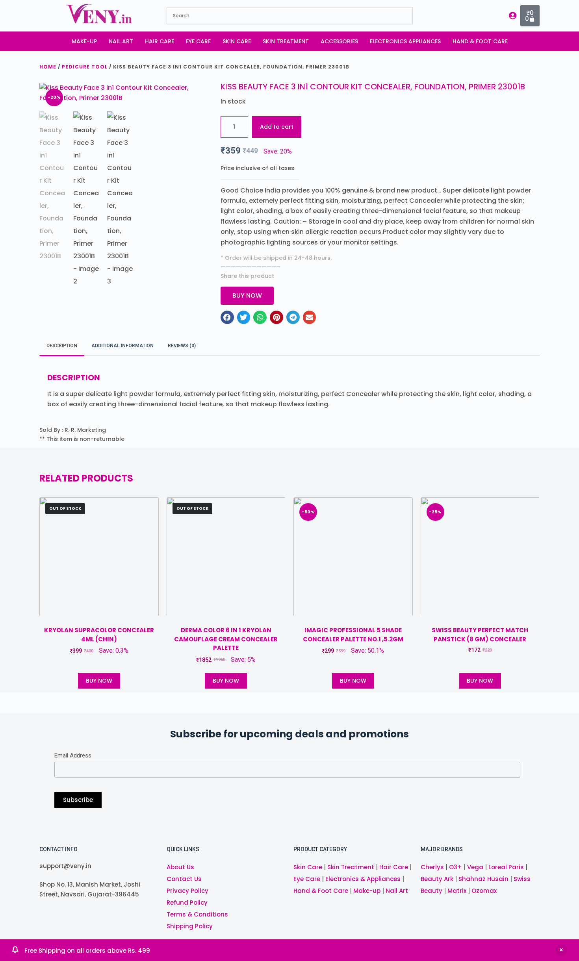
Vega (475, 867)
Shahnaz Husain (483, 879)
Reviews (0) (182, 345)
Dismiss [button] (561, 950)
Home (47, 66)
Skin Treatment (286, 41)
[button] (227, 317)
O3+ (455, 867)
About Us (180, 867)
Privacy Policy (187, 891)
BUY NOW (99, 681)
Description (61, 345)
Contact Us (184, 879)
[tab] (61, 346)
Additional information (122, 345)
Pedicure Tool (85, 66)
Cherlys (432, 867)
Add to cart (276, 127)
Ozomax (484, 891)
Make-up (84, 41)
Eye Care (198, 41)
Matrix (456, 891)
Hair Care (159, 41)
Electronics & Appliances (363, 879)
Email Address (72, 755)
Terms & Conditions (197, 914)
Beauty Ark (437, 879)
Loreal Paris (506, 867)
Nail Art (121, 41)
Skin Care (237, 41)
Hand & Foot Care (480, 41)
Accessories (339, 41)
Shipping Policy (190, 926)
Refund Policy (187, 902)
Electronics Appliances (405, 41)
